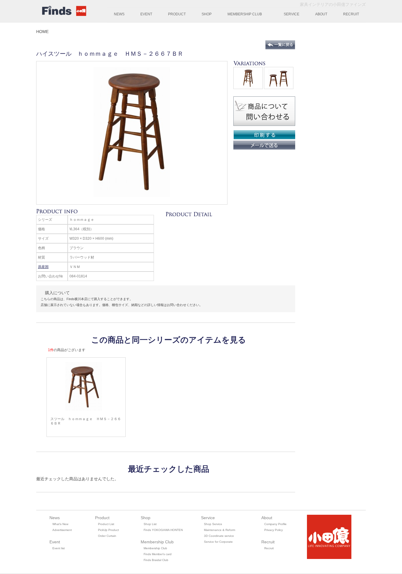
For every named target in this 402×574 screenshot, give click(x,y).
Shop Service (213, 524)
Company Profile (275, 524)
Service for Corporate (218, 541)
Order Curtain (107, 535)
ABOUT (321, 14)
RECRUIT (351, 14)
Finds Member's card (158, 554)
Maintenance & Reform (219, 530)
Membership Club (155, 548)
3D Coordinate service (219, 535)
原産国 (43, 267)
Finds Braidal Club (156, 560)
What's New (60, 524)
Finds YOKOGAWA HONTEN (163, 530)
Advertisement (62, 530)
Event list (58, 548)
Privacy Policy (273, 530)
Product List (106, 524)
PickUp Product (108, 530)
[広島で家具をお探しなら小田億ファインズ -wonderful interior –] (62, 11)
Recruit (269, 548)
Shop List (150, 524)
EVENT (146, 14)
